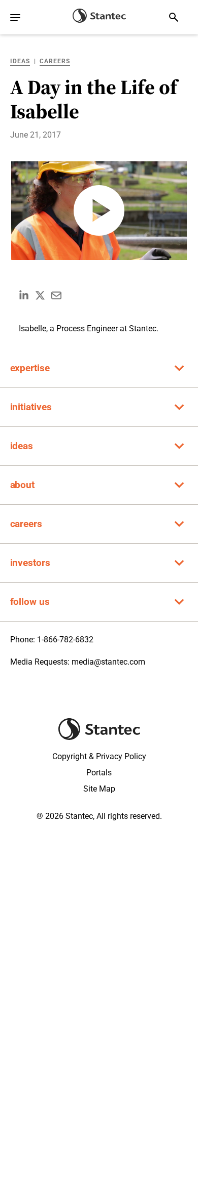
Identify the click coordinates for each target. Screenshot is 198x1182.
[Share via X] (40, 295)
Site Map (99, 789)
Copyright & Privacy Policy (99, 756)
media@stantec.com (108, 662)
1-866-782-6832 (65, 639)
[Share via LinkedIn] (24, 295)
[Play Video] (99, 210)
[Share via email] (56, 295)
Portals (99, 772)
